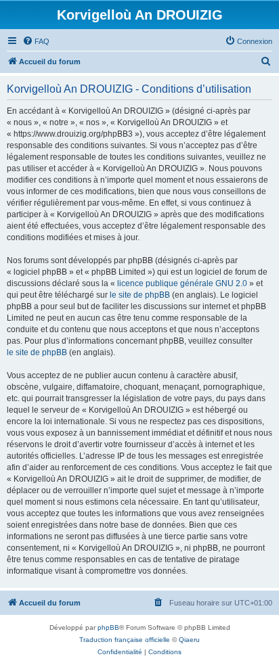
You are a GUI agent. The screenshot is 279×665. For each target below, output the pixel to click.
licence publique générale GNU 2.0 (182, 283)
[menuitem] (35, 41)
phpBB (108, 627)
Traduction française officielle (124, 639)
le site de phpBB (140, 295)
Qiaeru (189, 639)
